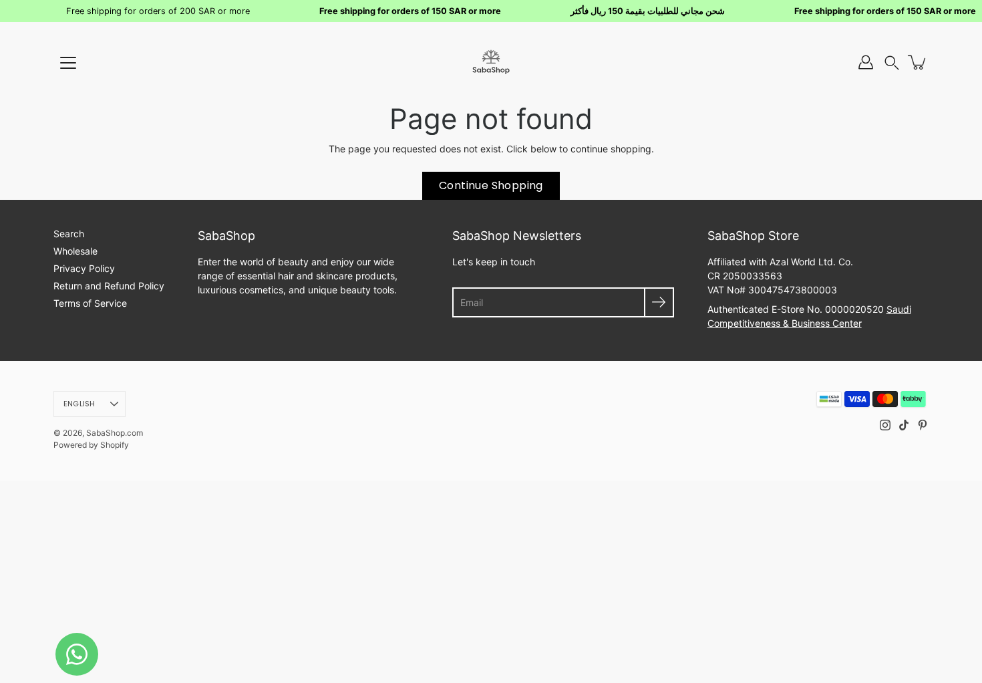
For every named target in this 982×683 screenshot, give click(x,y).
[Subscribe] (659, 302)
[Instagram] (885, 425)
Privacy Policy (84, 268)
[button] (891, 62)
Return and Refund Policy (108, 285)
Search (68, 233)
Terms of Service (90, 303)
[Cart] (918, 62)
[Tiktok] (904, 425)
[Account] (865, 62)
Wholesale (75, 251)
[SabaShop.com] (491, 62)
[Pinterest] (923, 425)
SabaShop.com (114, 433)
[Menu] (68, 63)
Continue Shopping (491, 185)
